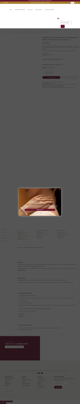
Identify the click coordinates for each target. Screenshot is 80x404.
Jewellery (30, 9)
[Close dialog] (60, 189)
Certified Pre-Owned (49, 9)
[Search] (63, 26)
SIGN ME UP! (40, 209)
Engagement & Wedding (20, 9)
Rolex (10, 9)
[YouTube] (6, 2)
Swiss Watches (38, 9)
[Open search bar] (61, 20)
